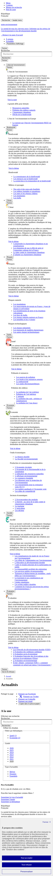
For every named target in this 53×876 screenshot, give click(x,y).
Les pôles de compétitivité (25, 491)
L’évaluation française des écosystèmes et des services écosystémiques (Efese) (30, 657)
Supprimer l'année (8, 799)
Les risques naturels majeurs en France (28, 317)
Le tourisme (19, 506)
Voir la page (12, 100)
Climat (9, 200)
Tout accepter (30, 858)
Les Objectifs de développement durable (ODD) (32, 650)
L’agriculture (20, 508)
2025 (12, 750)
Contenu (9, 5)
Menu (8, 3)
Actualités (10, 41)
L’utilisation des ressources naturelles (29, 474)
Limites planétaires (22, 582)
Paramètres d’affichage (15, 44)
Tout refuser (30, 865)
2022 (12, 757)
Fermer (4, 48)
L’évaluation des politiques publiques (27, 652)
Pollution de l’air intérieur (26, 394)
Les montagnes (19, 196)
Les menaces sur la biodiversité (25, 179)
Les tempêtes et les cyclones (24, 320)
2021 (12, 759)
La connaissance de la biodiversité (26, 176)
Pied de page (11, 10)
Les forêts (17, 198)
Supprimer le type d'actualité (12, 797)
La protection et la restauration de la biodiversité (32, 181)
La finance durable (22, 457)
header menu (17, 20)
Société (9, 513)
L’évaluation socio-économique (25, 654)
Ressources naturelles (20, 108)
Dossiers (13, 774)
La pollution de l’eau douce (26, 403)
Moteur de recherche (14, 7)
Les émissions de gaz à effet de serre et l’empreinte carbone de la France (28, 249)
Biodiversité (11, 127)
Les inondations (19, 304)
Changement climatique (21, 112)
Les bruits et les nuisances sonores (29, 379)
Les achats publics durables (25, 584)
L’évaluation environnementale (25, 661)
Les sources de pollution (25, 377)
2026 (12, 748)
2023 (12, 755)
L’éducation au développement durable (30, 563)
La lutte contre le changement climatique (29, 252)
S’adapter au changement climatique (27, 255)
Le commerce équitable (24, 478)
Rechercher (6, 20)
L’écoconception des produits (26, 500)
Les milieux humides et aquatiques (26, 191)
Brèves (12, 772)
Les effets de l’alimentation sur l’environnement (33, 560)
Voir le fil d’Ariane (8, 672)
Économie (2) (15, 738)
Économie (10, 405)
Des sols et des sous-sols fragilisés (26, 189)
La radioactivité (22, 382)
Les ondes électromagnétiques (27, 384)
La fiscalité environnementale (26, 459)
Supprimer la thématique (10, 802)
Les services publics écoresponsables (29, 571)
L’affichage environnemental (26, 476)
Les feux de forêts (20, 315)
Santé (9, 335)
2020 (12, 761)
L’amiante (20, 396)
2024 (12, 752)
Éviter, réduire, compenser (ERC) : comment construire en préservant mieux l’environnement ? (32, 664)
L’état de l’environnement (16, 65)
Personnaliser (31, 872)
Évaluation (10, 591)
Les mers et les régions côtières (25, 194)
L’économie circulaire (23, 467)
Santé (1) (13, 736)
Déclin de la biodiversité (21, 114)
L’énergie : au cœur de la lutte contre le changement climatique (30, 503)
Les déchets (19, 510)
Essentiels (13, 776)
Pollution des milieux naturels (23, 110)
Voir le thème (14, 168)
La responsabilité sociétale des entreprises (31, 569)
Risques (10, 257)
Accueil (8, 676)
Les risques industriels (21, 328)
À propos (9, 39)
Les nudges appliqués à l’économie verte (30, 489)
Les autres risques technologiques (26, 332)
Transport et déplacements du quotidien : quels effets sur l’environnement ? (33, 574)
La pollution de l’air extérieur (27, 392)
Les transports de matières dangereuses (28, 330)
